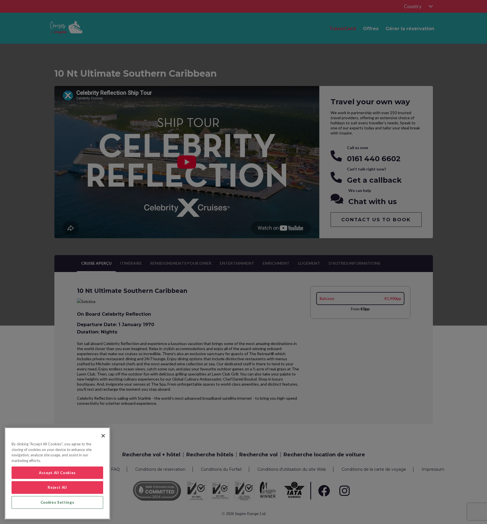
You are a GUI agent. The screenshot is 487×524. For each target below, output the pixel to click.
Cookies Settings (57, 502)
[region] (57, 473)
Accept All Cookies (57, 472)
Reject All (57, 487)
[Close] (103, 436)
